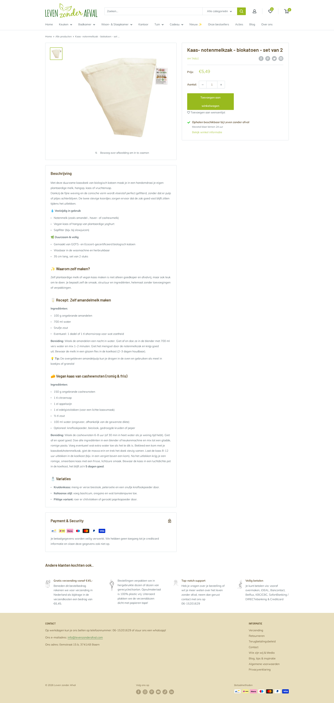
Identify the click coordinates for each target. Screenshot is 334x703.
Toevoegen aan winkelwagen (210, 102)
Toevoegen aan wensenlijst (207, 112)
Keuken (63, 24)
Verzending (256, 630)
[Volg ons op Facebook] (138, 691)
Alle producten (63, 36)
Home (49, 24)
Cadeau (175, 24)
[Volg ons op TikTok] (164, 691)
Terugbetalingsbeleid (262, 641)
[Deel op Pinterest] (267, 58)
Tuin (157, 24)
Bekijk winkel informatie (207, 132)
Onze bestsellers (218, 24)
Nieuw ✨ (195, 24)
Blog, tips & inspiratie (262, 658)
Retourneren (257, 636)
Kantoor (143, 24)
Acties (239, 24)
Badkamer (84, 24)
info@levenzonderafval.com (85, 637)
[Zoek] (241, 11)
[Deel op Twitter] (274, 58)
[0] (286, 11)
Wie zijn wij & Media (262, 652)
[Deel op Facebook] (261, 58)
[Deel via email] (281, 58)
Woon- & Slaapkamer (115, 24)
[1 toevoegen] (202, 84)
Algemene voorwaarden (264, 664)
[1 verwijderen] (221, 84)
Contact (253, 647)
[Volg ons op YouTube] (158, 691)
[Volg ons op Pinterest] (151, 691)
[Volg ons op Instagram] (145, 691)
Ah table (193, 58)
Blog (252, 24)
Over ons (267, 24)
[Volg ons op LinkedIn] (171, 691)
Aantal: (192, 84)
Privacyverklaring (260, 669)
